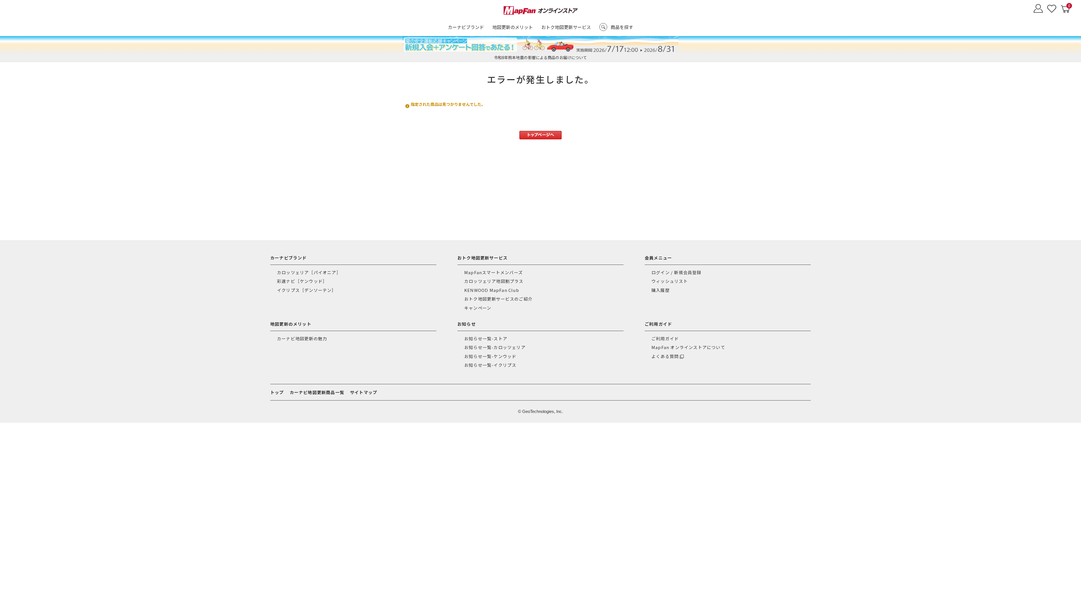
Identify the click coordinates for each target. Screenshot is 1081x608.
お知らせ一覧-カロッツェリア (495, 347)
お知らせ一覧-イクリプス (490, 365)
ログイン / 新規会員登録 (676, 272)
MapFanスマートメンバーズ (493, 272)
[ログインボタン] (1038, 9)
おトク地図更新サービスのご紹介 (498, 299)
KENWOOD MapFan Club (491, 290)
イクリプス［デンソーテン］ (306, 290)
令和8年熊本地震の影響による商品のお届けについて (540, 57)
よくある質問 (665, 356)
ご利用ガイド (665, 338)
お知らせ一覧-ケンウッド (490, 356)
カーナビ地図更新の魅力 (302, 338)
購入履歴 (660, 290)
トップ (277, 392)
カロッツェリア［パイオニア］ (309, 272)
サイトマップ (363, 392)
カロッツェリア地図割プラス (494, 281)
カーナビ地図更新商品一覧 (317, 392)
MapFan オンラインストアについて (688, 347)
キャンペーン (477, 308)
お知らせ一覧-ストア (485, 338)
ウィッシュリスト (669, 281)
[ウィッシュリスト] (1051, 9)
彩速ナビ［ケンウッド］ (302, 281)
